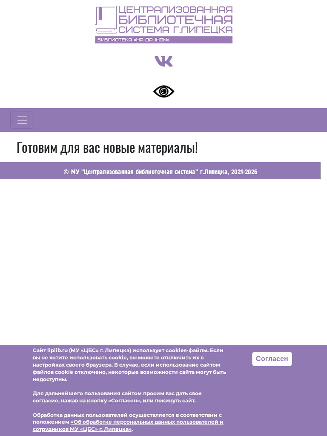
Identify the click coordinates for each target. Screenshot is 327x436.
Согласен (272, 358)
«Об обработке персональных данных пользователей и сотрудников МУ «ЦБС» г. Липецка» (128, 425)
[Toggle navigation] (22, 120)
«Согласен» (124, 400)
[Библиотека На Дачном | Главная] (163, 24)
